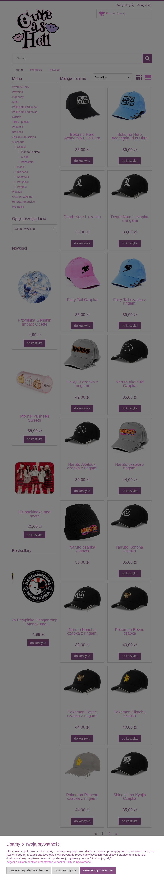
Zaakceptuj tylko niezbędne (28, 870)
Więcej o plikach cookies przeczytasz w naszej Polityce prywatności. (49, 861)
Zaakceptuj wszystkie (98, 870)
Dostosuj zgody (65, 870)
